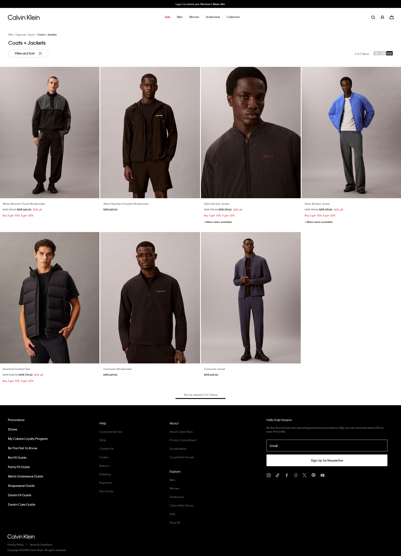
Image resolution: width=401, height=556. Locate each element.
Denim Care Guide (21, 504)
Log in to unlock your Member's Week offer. (200, 4)
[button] (167, 17)
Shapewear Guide (21, 486)
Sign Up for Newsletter (327, 460)
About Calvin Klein (181, 431)
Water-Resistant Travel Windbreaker (24, 203)
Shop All (175, 522)
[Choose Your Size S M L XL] (150, 132)
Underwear (177, 497)
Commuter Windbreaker (117, 369)
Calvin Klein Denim (182, 505)
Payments (105, 482)
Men (11, 34)
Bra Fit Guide (17, 457)
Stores (12, 429)
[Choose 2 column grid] (376, 53)
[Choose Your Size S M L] (251, 132)
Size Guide (106, 491)
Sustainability (178, 448)
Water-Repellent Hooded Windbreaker (126, 203)
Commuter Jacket (214, 369)
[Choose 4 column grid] (389, 53)
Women (175, 488)
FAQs (102, 440)
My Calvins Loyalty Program (28, 439)
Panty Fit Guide (19, 467)
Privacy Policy (16, 544)
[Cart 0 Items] (392, 16)
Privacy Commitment (183, 440)
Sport (32, 34)
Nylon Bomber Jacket (216, 203)
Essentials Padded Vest (16, 369)
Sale (172, 514)
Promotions (16, 420)
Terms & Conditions (41, 544)
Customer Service (111, 431)
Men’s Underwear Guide (25, 476)
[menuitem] (385, 17)
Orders (103, 457)
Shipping (105, 474)
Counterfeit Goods (182, 457)
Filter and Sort (25, 53)
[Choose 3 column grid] (383, 53)
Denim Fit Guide (19, 495)
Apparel (21, 34)
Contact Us (106, 448)
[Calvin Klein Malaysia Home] (24, 18)
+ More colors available (218, 221)
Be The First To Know (22, 448)
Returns (104, 465)
